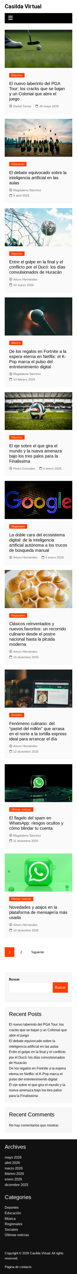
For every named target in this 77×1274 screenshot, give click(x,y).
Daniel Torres (22, 106)
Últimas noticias (21, 809)
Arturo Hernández (25, 279)
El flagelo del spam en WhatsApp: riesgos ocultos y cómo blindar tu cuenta (36, 823)
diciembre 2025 (16, 1185)
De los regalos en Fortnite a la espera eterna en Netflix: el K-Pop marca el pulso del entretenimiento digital (37, 1074)
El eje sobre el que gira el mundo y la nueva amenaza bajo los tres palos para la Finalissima (37, 1090)
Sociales (16, 715)
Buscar (14, 979)
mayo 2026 (13, 1157)
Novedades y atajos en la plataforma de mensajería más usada (38, 912)
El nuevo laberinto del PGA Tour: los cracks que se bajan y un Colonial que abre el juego (38, 1030)
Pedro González (24, 468)
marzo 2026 (14, 1168)
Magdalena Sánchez (27, 190)
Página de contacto (18, 1267)
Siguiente (37, 952)
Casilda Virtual (23, 6)
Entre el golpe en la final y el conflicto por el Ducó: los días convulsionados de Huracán (37, 267)
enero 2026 (13, 1179)
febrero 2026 (14, 1174)
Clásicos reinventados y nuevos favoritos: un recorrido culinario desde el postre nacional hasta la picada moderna (37, 634)
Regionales (18, 526)
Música (15, 343)
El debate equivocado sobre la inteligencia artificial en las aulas (38, 177)
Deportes (16, 75)
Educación (17, 164)
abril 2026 (12, 1163)
